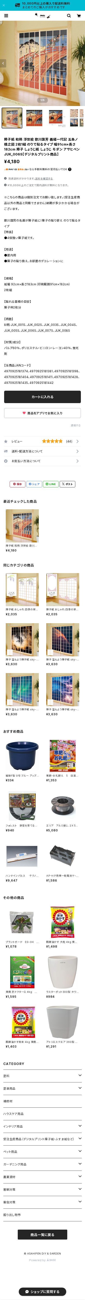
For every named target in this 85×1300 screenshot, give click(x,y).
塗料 (6, 1076)
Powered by (38, 1260)
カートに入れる (42, 397)
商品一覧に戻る (42, 1235)
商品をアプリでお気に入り (44, 413)
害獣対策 (9, 1189)
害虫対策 (9, 1202)
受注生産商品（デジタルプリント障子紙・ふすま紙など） (39, 1139)
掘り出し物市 (12, 1215)
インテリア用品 (13, 1126)
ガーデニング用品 (14, 1164)
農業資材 (9, 1177)
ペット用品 (10, 1151)
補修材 (7, 1101)
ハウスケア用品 (13, 1114)
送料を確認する (44, 178)
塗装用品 (9, 1088)
